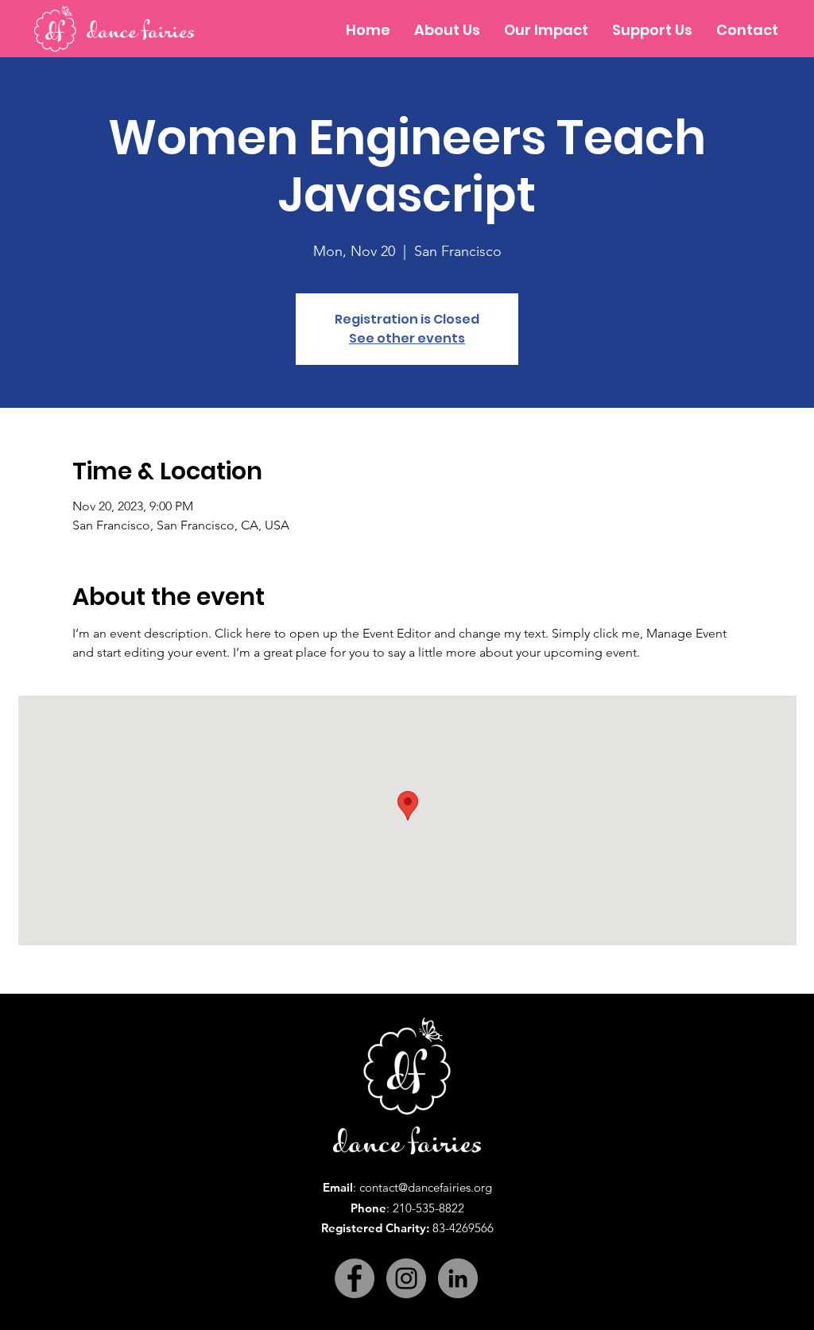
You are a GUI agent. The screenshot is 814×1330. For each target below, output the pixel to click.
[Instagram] (406, 1278)
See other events (407, 338)
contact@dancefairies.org (425, 1187)
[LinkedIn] (458, 1278)
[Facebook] (354, 1278)
